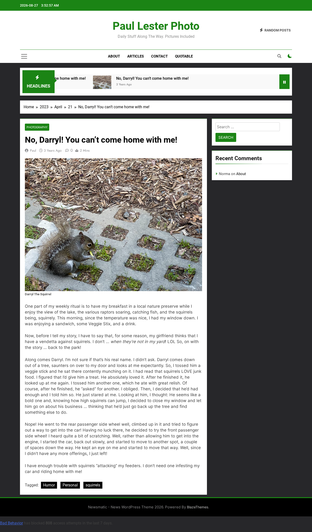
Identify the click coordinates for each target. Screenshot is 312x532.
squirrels (93, 485)
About (114, 56)
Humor (49, 485)
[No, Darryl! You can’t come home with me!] (97, 85)
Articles (135, 56)
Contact (159, 56)
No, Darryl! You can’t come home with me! (147, 78)
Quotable (184, 56)
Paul (33, 150)
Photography (37, 127)
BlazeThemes (197, 507)
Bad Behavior (11, 523)
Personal (70, 485)
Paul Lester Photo (156, 26)
